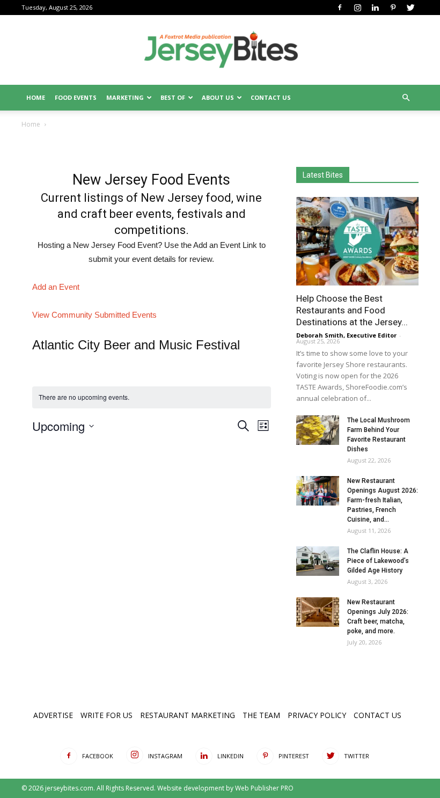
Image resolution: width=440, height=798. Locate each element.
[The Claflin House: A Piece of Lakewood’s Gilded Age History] (317, 561)
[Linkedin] (375, 7)
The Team (261, 715)
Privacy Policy (317, 715)
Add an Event (55, 286)
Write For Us (106, 715)
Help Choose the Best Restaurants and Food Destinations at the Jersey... (352, 310)
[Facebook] (340, 7)
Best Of (172, 97)
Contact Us (271, 97)
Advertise (53, 715)
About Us (218, 97)
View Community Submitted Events (94, 314)
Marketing (125, 97)
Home (35, 97)
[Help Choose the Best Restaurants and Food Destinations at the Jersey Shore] (357, 241)
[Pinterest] (393, 7)
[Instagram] (357, 7)
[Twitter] (410, 7)
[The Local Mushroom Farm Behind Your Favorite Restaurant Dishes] (317, 430)
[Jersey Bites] (220, 50)
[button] (406, 98)
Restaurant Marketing (187, 715)
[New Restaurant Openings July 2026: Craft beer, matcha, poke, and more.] (317, 612)
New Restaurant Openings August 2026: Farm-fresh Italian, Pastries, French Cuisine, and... (382, 500)
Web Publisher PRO (264, 788)
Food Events (76, 97)
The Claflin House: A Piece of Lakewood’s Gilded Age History (378, 560)
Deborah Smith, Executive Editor (346, 335)
